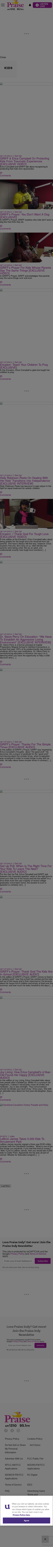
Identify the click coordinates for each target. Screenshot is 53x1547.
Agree (26, 1520)
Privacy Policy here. (21, 1514)
